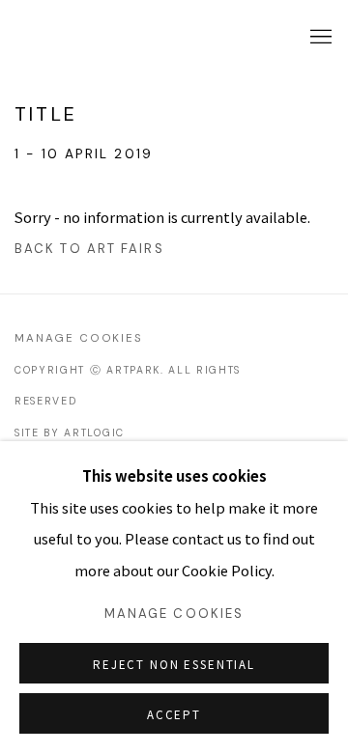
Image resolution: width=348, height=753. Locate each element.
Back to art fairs (89, 248)
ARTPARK (72, 37)
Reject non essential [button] (174, 664)
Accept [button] (174, 714)
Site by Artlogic (69, 433)
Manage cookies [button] (78, 338)
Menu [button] (319, 37)
